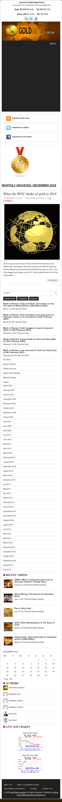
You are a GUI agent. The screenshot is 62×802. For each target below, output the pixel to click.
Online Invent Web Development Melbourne (37, 793)
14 (31, 668)
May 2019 (7, 444)
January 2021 (8, 394)
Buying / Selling (9, 364)
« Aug (5, 679)
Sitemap (33, 789)
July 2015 (7, 569)
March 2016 (8, 542)
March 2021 (8, 385)
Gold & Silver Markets (11, 373)
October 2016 (8, 520)
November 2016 (9, 515)
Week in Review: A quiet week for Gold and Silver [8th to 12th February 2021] (29, 340)
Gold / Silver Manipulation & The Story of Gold (34, 624)
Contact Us (47, 789)
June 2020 (7, 426)
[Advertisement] (31, 79)
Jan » (11, 679)
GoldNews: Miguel (16, 700)
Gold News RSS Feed (20, 118)
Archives (34, 299)
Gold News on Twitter (20, 128)
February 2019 (9, 457)
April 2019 (7, 448)
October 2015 (8, 556)
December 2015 (9, 551)
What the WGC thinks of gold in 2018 (30, 193)
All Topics (7, 359)
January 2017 (8, 506)
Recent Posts (10, 299)
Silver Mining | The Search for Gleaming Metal (33, 595)
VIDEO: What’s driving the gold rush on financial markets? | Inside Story (33, 581)
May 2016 (7, 533)
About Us (8, 785)
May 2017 (7, 488)
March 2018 (8, 475)
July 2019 (7, 435)
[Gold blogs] (20, 177)
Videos (6, 382)
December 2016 (9, 511)
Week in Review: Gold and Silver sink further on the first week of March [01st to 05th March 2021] (28, 305)
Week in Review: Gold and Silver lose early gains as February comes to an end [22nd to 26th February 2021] (28, 317)
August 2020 (8, 417)
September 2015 (9, 560)
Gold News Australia (17, 687)
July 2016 (7, 529)
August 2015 (8, 565)
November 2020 (9, 403)
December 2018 (9, 466)
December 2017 (9, 480)
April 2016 (7, 538)
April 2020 (7, 430)
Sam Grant (13, 720)
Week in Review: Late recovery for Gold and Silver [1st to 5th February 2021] (30, 351)
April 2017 (7, 493)
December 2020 (9, 399)
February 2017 (9, 502)
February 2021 (9, 390)
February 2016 (9, 547)
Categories (22, 299)
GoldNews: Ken (15, 694)
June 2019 (7, 439)
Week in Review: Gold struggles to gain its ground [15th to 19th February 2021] (28, 329)
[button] (53, 43)
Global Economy (9, 368)
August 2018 (8, 471)
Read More (53, 280)
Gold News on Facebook (22, 137)
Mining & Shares (9, 377)
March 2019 (8, 453)
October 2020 (8, 408)
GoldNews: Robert (16, 707)
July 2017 (7, 484)
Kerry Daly (13, 713)
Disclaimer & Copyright (14, 789)
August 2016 (8, 524)
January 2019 (8, 462)
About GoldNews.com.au (28, 785)
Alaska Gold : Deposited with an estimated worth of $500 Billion (35, 638)
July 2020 (7, 421)
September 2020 (9, 412)
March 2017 (8, 497)
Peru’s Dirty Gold (22, 608)
